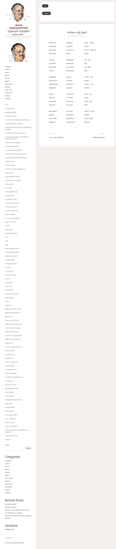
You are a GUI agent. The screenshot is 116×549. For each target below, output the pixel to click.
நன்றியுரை (7, 87)
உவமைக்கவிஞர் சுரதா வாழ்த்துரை (13, 513)
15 (78, 127)
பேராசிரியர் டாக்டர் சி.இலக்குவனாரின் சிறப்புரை (17, 510)
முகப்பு (45, 6)
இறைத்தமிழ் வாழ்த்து (10, 504)
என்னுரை (7, 78)
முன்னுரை (7, 95)
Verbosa (14, 543)
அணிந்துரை (8, 66)
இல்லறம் (7, 75)
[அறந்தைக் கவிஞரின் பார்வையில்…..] (18, 16)
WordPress (21, 543)
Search (7, 445)
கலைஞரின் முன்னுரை (10, 507)
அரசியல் (7, 72)
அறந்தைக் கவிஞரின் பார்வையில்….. (18, 33)
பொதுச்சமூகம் (9, 92)
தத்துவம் (7, 81)
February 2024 (9, 529)
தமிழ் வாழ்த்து (8, 84)
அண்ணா (7, 69)
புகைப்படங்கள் (8, 90)
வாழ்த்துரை (8, 98)
